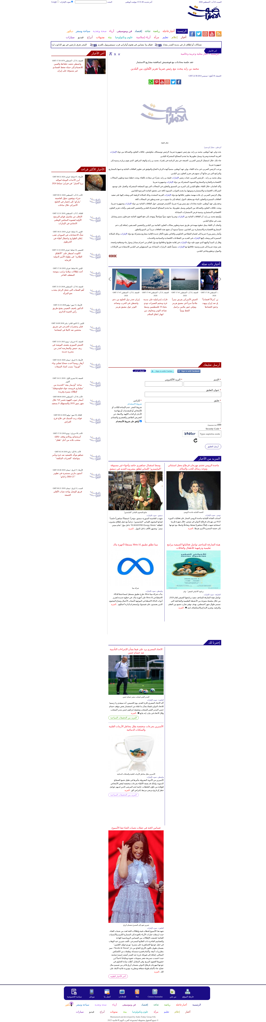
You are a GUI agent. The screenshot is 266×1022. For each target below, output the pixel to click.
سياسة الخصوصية (74, 997)
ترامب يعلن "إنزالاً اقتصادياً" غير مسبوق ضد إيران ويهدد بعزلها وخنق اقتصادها (214, 303)
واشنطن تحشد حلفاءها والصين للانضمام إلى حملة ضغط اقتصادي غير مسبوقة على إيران (68, 67)
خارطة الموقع (188, 997)
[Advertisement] (119, 13)
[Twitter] (162, 372)
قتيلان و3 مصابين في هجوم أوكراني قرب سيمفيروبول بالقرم (138, 45)
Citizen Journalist (155, 997)
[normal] (114, 53)
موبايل (92, 997)
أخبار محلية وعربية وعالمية (194, 53)
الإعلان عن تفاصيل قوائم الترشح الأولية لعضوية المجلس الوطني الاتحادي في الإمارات (67, 220)
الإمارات (113, 152)
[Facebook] (189, 372)
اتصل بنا (107, 997)
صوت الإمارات (65, 2)
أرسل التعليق (213, 446)
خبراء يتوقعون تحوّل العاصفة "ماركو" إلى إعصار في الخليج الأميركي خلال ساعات (68, 201)
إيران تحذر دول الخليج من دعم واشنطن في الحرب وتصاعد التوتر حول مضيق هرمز (126, 303)
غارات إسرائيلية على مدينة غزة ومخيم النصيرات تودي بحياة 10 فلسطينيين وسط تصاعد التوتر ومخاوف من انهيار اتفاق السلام (155, 306)
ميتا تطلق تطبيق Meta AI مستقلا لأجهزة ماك (135, 544)
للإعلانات (122, 997)
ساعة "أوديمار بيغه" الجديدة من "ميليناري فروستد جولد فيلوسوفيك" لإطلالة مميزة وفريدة (68, 388)
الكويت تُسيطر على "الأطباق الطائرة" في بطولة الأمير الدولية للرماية (67, 256)
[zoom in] (110, 53)
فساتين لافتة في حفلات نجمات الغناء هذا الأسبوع (136, 827)
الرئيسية (215, 53)
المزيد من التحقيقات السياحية (123, 718)
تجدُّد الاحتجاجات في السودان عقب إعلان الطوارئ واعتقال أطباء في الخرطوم (67, 238)
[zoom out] (119, 53)
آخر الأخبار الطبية (118, 976)
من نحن (173, 997)
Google (54, 2)
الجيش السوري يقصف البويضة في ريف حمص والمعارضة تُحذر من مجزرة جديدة (67, 348)
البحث (109, 2)
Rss (137, 997)
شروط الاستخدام (135, 404)
